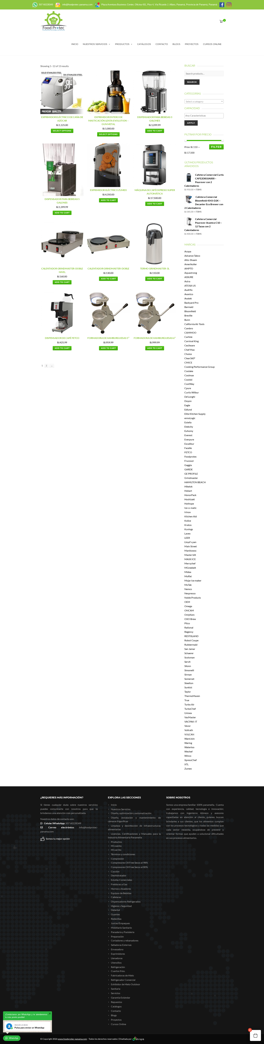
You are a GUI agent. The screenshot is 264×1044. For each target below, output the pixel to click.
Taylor (187, 691)
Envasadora (117, 949)
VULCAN (189, 734)
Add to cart (154, 131)
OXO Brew (190, 618)
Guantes (115, 914)
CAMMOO (190, 332)
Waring (188, 742)
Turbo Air (189, 704)
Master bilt (190, 554)
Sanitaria (115, 988)
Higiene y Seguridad (121, 905)
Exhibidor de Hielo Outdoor (125, 984)
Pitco (187, 623)
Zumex (188, 768)
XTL (186, 764)
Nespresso (190, 593)
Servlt (187, 661)
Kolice (187, 520)
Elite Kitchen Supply (194, 413)
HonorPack (190, 495)
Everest (188, 435)
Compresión (117, 858)
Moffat (188, 576)
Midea (187, 571)
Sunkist (188, 687)
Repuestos (116, 1001)
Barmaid (188, 306)
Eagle (187, 405)
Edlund (188, 409)
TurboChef (190, 708)
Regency (188, 631)
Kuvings (188, 529)
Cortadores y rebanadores (124, 940)
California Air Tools (194, 324)
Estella (187, 422)
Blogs (176, 44)
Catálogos (144, 44)
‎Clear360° (189, 358)
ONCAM (189, 610)
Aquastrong (190, 272)
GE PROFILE (191, 473)
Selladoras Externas (121, 944)
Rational (188, 627)
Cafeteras (116, 897)
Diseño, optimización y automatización (131, 813)
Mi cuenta (116, 845)
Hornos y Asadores (121, 888)
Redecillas (116, 918)
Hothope (189, 503)
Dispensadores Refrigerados (126, 901)
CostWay (189, 383)
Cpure (187, 388)
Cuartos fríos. (118, 971)
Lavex (187, 533)
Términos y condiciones (123, 854)
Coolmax (189, 375)
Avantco (188, 294)
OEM (187, 601)
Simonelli (189, 670)
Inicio (74, 44)
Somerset (189, 678)
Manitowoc (190, 550)
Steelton (188, 683)
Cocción (115, 871)
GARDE (188, 469)
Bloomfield (190, 311)
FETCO (188, 452)
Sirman (188, 674)
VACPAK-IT (190, 721)
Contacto (162, 44)
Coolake (188, 371)
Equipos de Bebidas (121, 893)
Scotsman (189, 657)
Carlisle (188, 336)
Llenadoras (117, 958)
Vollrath (188, 730)
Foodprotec (190, 456)
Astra (187, 281)
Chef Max (189, 349)
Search (192, 82)
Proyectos (191, 44)
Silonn (187, 666)
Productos (122, 44)
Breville (188, 315)
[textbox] (204, 101)
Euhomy (188, 430)
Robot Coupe (191, 640)
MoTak (188, 584)
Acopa (187, 251)
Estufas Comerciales (121, 879)
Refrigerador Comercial (123, 979)
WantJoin (189, 738)
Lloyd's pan (190, 542)
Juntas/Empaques (120, 923)
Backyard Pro (191, 302)
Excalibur (189, 443)
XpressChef (190, 760)
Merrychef (189, 563)
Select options (62, 131)
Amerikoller (190, 264)
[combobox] (204, 101)
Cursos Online (212, 44)
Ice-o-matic (190, 507)
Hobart (188, 490)
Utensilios (116, 962)
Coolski (188, 379)
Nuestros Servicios (95, 44)
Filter (216, 146)
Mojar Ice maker (192, 580)
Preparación (117, 936)
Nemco (188, 589)
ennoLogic (189, 418)
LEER (187, 537)
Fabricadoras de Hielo (122, 975)
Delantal (115, 909)
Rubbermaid (190, 644)
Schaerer (189, 653)
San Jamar (189, 648)
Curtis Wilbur (191, 392)
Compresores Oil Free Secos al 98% (129, 862)
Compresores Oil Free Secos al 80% (129, 867)
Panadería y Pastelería (122, 932)
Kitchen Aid (190, 516)
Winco (187, 755)
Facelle (188, 448)
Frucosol (189, 460)
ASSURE (188, 277)
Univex (188, 713)
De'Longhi (189, 396)
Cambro (188, 328)
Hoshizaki (189, 499)
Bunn (187, 319)
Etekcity (188, 426)
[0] (220, 21)
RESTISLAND (191, 636)
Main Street (190, 546)
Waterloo (189, 747)
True (186, 700)
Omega (188, 606)
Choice (188, 353)
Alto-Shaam (190, 259)
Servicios (115, 993)
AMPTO (188, 268)
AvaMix (188, 289)
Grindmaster (191, 477)
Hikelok (188, 486)
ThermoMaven (192, 695)
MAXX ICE (190, 559)
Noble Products (192, 597)
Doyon (188, 400)
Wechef (188, 751)
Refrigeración (118, 967)
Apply (191, 123)
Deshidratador (118, 875)
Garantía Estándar (120, 997)
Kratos (188, 524)
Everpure (189, 439)
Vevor (187, 725)
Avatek (188, 298)
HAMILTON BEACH (195, 482)
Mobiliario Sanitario (121, 927)
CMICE (188, 362)
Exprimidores (118, 953)
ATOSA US (190, 285)
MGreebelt (190, 567)
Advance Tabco (192, 255)
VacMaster (190, 717)
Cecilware (189, 345)
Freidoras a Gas (119, 884)
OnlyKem (189, 614)
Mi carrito (116, 849)
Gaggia (188, 465)
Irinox (187, 512)
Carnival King (191, 341)
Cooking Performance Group (199, 366)
